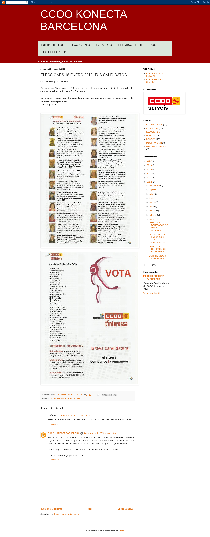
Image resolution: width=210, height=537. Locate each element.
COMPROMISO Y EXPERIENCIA (157, 257)
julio (151, 194)
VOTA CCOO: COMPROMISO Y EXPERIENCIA (158, 249)
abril (151, 206)
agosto (153, 189)
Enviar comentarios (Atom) (67, 514)
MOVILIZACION (154, 143)
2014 (149, 173)
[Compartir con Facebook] (112, 394)
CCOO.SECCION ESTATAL (154, 74)
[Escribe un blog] (106, 394)
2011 (149, 264)
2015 (149, 169)
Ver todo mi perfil (151, 293)
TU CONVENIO (79, 44)
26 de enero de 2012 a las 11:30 (100, 433)
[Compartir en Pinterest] (115, 394)
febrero (153, 215)
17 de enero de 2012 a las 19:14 (74, 415)
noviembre (154, 185)
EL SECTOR (152, 128)
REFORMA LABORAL (156, 146)
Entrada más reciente (51, 509)
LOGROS (150, 139)
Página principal (52, 44)
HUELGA (150, 135)
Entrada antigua (125, 509)
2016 (149, 165)
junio (152, 198)
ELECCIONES (74, 399)
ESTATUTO (104, 44)
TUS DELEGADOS (54, 52)
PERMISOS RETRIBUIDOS (137, 44)
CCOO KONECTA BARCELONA (63, 433)
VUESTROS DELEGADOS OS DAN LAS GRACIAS (158, 226)
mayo (152, 202)
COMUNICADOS (58, 399)
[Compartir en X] (109, 394)
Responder (53, 424)
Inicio (90, 509)
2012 (149, 182)
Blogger (122, 530)
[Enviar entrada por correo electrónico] (98, 395)
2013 (149, 177)
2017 (149, 161)
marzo (152, 210)
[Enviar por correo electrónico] (103, 394)
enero (152, 219)
